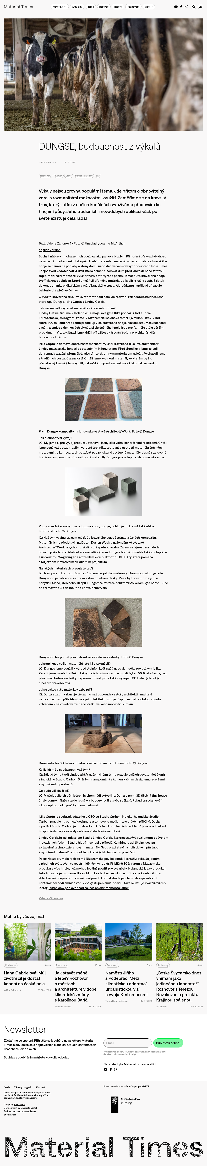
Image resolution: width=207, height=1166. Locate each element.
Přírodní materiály (84, 175)
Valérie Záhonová (47, 162)
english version (50, 250)
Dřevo (69, 175)
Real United (19, 1104)
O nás (7, 1087)
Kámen (58, 175)
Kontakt (40, 1087)
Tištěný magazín (23, 1087)
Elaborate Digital (29, 1108)
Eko (98, 175)
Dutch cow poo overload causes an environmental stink (89, 888)
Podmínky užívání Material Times (20, 1111)
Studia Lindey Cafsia (98, 837)
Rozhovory (45, 175)
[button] (60, 6)
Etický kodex (10, 1114)
